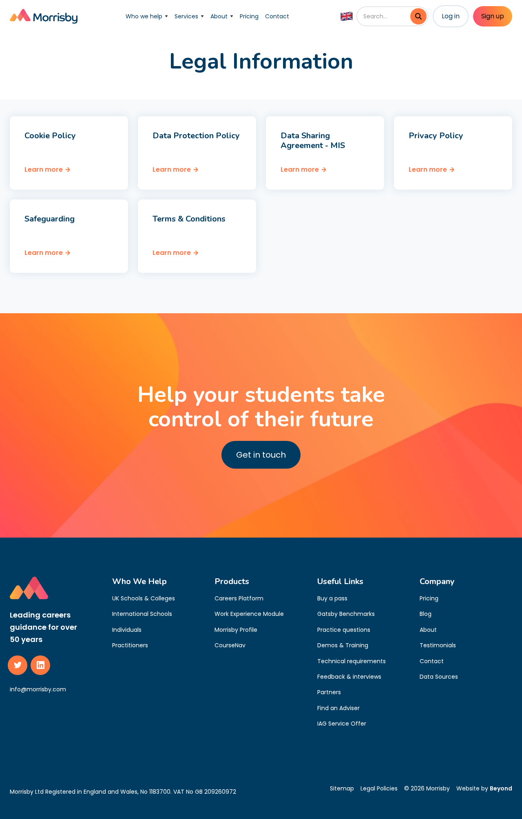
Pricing (249, 16)
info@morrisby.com (38, 689)
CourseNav (230, 645)
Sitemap (342, 788)
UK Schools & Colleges (143, 598)
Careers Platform (239, 598)
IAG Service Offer (341, 723)
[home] (43, 16)
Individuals (127, 630)
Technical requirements (351, 661)
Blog (425, 614)
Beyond (501, 788)
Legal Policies (379, 788)
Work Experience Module (249, 614)
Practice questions (343, 630)
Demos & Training (342, 645)
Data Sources (439, 677)
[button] (147, 16)
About (428, 630)
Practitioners (130, 645)
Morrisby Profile (236, 630)
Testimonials (438, 645)
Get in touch (261, 454)
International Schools (142, 614)
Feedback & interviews (349, 677)
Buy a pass (332, 598)
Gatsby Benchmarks (346, 614)
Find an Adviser (338, 708)
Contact (277, 16)
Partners (329, 692)
